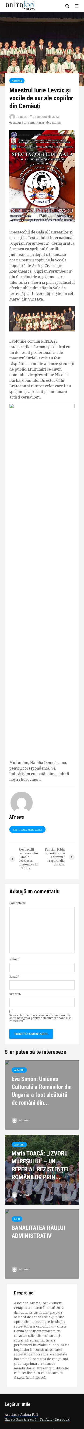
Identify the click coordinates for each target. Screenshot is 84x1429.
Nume (14, 959)
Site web (15, 994)
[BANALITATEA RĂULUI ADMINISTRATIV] (42, 1244)
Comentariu (17, 903)
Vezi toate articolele (27, 829)
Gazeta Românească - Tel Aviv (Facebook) (37, 1419)
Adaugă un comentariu (28, 123)
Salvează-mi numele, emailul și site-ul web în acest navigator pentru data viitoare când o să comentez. (40, 1018)
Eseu (17, 1219)
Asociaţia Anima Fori (21, 1414)
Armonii (17, 80)
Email (14, 976)
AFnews (21, 117)
